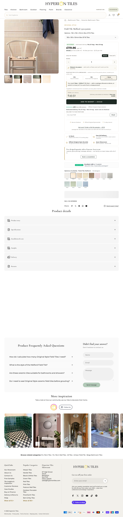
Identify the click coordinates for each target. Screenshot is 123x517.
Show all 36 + (28, 501)
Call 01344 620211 (73, 156)
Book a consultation (88, 157)
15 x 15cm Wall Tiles (59, 455)
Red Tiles (26, 481)
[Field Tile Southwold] (79, 184)
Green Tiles (27, 478)
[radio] (74, 78)
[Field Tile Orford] (73, 184)
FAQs (6, 498)
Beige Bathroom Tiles (94, 455)
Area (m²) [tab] (112, 55)
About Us (7, 473)
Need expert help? (112, 206)
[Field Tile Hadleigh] (79, 175)
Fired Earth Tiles (29, 495)
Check (113, 115)
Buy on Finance (10, 492)
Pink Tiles (26, 484)
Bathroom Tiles (73, 20)
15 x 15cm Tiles (46, 455)
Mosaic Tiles (27, 470)
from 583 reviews (76, 107)
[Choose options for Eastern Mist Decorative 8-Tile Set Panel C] (37, 444)
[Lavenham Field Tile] (85, 175)
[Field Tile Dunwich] (110, 175)
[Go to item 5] (47, 79)
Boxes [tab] (105, 55)
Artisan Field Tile (80, 455)
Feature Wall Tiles (29, 487)
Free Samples (9, 478)
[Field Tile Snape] (85, 184)
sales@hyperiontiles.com (51, 480)
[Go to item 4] (37, 79)
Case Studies (9, 489)
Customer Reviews (11, 486)
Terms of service (24, 513)
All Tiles (69, 455)
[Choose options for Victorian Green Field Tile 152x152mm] (14, 444)
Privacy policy (15, 513)
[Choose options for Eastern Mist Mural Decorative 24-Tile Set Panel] (43, 444)
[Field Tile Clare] (97, 175)
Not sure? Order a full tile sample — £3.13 (91, 127)
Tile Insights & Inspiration (9, 482)
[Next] (53, 49)
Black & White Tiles (30, 476)
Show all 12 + (9, 501)
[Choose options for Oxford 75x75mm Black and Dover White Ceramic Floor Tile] (8, 444)
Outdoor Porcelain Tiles (30, 491)
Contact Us (8, 476)
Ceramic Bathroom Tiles (90, 20)
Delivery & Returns (11, 495)
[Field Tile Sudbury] (67, 184)
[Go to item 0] (8, 79)
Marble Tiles (27, 473)
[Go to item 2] (18, 79)
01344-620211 (46, 479)
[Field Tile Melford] (73, 175)
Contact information (44, 513)
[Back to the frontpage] (65, 20)
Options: (79, 33)
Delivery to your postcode (75, 112)
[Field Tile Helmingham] (67, 175)
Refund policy (7, 513)
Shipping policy (34, 513)
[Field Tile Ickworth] (91, 175)
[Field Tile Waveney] (104, 175)
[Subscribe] (105, 481)
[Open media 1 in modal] (31, 46)
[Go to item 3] (27, 79)
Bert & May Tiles (29, 498)
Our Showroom (9, 470)
